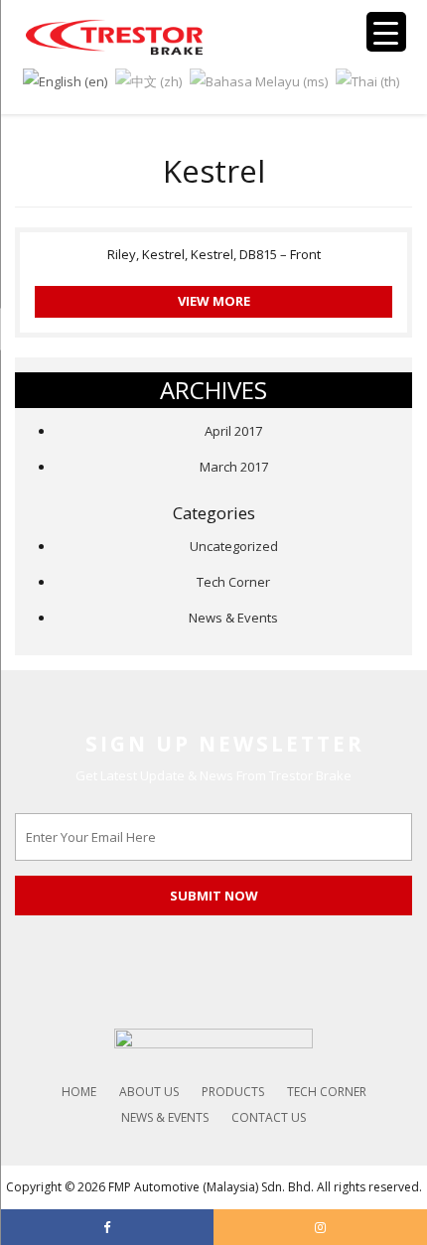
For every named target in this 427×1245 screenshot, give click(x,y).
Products (233, 1091)
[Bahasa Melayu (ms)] (259, 79)
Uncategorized (234, 546)
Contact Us (268, 1117)
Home (79, 1091)
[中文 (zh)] (148, 79)
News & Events (233, 617)
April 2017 (233, 431)
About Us (149, 1091)
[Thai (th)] (367, 79)
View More (214, 301)
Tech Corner (233, 582)
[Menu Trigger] (386, 32)
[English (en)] (65, 79)
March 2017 (234, 467)
